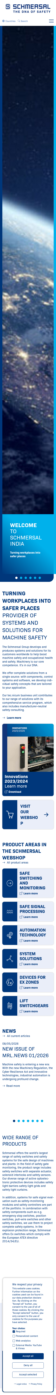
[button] (8, 21)
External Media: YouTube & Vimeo (29, 1347)
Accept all (28, 1356)
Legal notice (21, 1384)
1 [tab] (16, 578)
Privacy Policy (36, 1384)
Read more (13, 1086)
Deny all (28, 1365)
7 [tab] (42, 1121)
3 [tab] (26, 578)
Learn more (13, 718)
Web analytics (23, 1340)
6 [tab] (40, 578)
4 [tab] (30, 578)
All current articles (18, 1036)
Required (20, 1331)
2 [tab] (21, 578)
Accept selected (28, 1374)
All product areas (17, 862)
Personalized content (27, 1336)
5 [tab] (35, 578)
